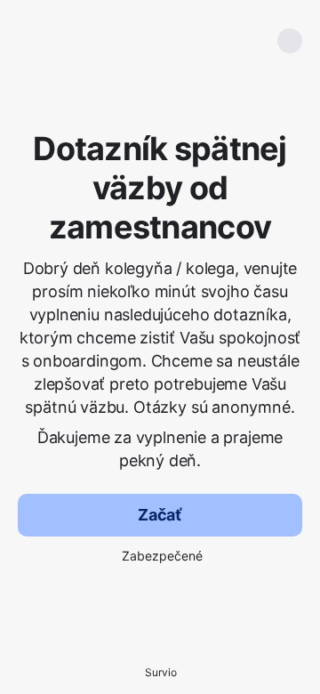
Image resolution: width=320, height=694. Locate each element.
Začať (160, 514)
